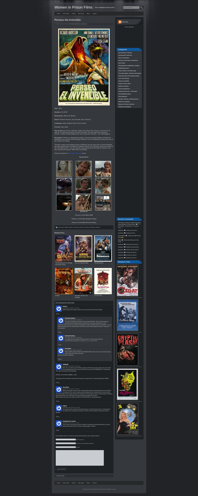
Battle (66, 227)
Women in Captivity (124, 101)
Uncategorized (122, 96)
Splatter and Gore (123, 86)
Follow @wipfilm (129, 27)
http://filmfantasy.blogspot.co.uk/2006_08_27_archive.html (81, 341)
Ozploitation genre (123, 68)
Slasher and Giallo (123, 81)
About (88, 13)
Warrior (98, 227)
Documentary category (125, 52)
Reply (57, 314)
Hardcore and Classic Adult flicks (128, 60)
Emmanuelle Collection (125, 55)
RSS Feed (125, 22)
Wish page (81, 13)
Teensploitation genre (124, 94)
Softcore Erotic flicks (124, 83)
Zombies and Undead (124, 107)
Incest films (121, 63)
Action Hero (61, 227)
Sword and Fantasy (90, 227)
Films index (66, 13)
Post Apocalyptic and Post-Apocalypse (129, 73)
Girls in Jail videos (123, 58)
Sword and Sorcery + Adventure (79, 24)
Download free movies (69, 421)
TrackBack (60, 476)
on (74, 308)
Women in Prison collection (126, 104)
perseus (81, 227)
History (74, 13)
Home (58, 13)
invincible (76, 227)
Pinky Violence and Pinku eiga (127, 70)
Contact (94, 13)
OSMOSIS (65, 364)
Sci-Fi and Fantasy (123, 78)
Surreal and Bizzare (124, 88)
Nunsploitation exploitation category (129, 65)
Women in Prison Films (73, 7)
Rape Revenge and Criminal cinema (128, 76)
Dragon (71, 227)
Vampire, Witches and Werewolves (128, 99)
